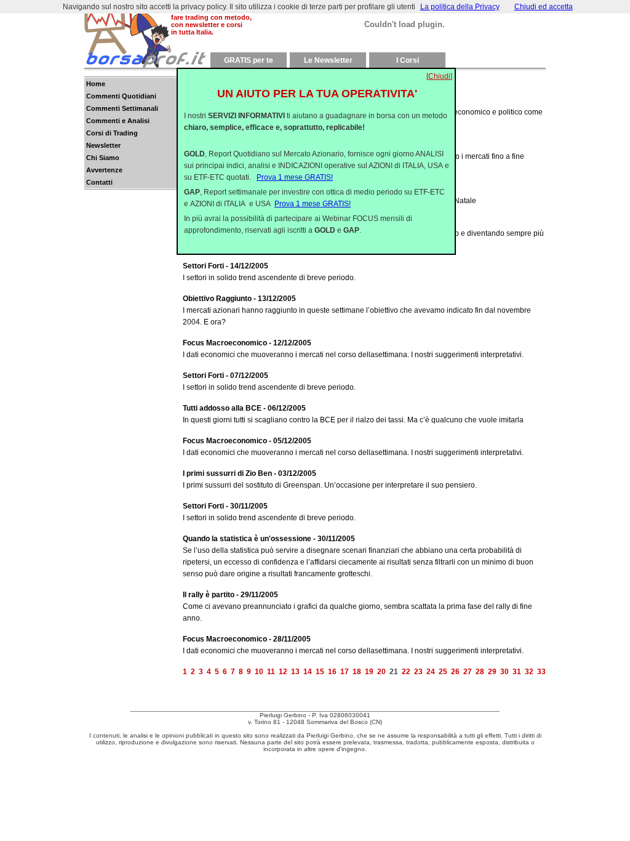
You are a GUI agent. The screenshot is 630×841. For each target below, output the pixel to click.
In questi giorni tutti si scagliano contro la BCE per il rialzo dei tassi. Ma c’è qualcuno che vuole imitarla (353, 414)
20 (381, 671)
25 (443, 671)
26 (455, 671)
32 (529, 671)
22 (406, 671)
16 (332, 671)
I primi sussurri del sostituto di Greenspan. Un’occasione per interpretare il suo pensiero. (330, 479)
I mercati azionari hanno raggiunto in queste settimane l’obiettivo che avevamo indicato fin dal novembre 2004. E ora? (357, 310)
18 (357, 671)
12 (283, 671)
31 (516, 671)
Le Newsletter (328, 60)
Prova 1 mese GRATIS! (295, 177)
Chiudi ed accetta (543, 6)
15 (320, 671)
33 (541, 671)
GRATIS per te (248, 60)
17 (344, 671)
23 (418, 671)
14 (307, 671)
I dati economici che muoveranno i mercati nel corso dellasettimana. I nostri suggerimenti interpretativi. (353, 349)
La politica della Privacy (460, 6)
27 (467, 671)
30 (504, 671)
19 (369, 671)
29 (492, 671)
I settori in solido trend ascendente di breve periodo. (269, 272)
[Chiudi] (439, 76)
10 (259, 671)
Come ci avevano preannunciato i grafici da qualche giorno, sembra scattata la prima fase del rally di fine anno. (357, 606)
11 (271, 671)
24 (430, 671)
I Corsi (407, 60)
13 (295, 671)
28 (480, 671)
